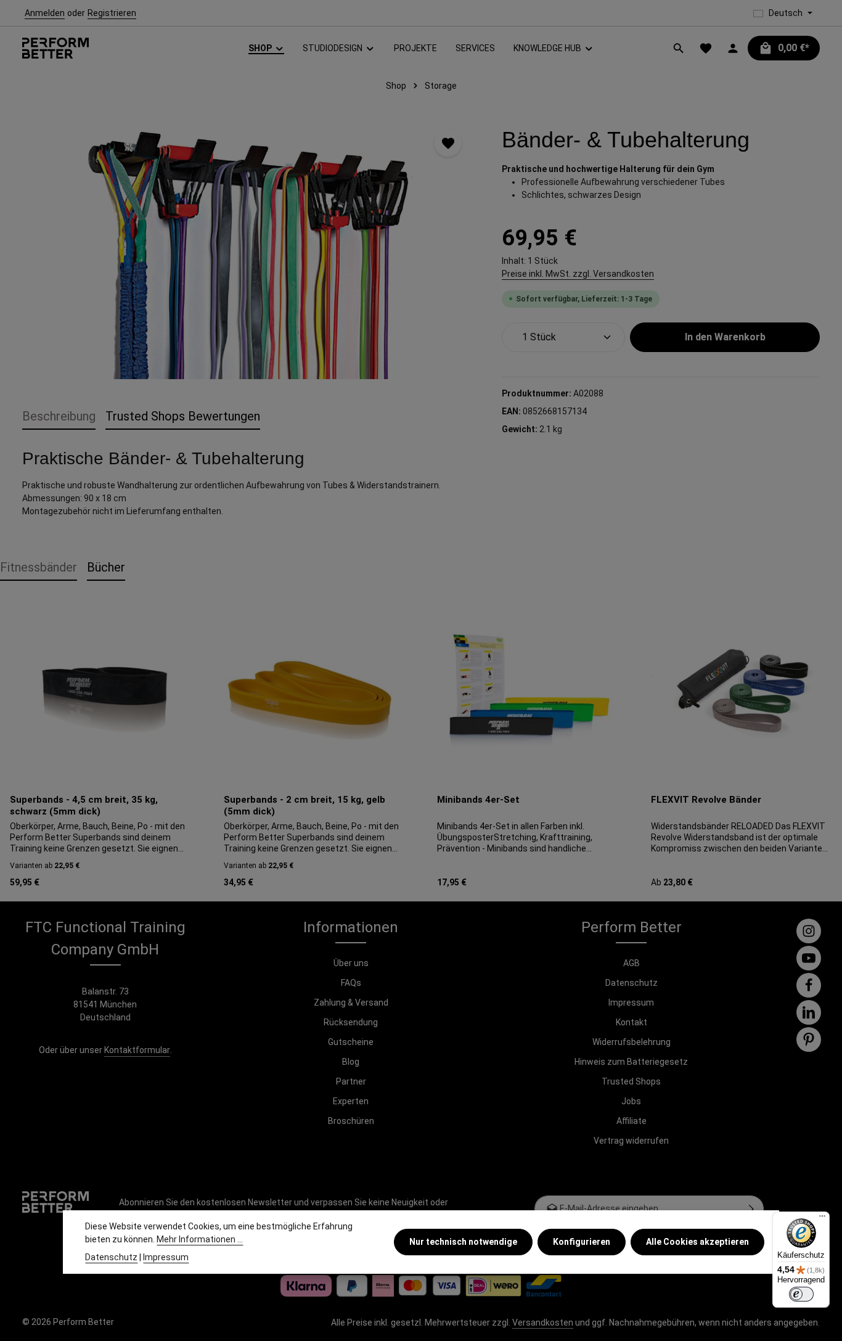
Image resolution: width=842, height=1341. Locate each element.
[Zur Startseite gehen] (55, 48)
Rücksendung (351, 1022)
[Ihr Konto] (733, 48)
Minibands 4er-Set (478, 799)
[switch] (801, 1294)
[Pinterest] (808, 1039)
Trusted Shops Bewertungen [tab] (182, 416)
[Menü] (822, 1219)
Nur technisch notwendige (463, 1242)
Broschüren (351, 1121)
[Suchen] (678, 48)
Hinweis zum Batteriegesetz (631, 1062)
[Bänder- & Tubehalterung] (249, 246)
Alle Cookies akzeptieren (697, 1242)
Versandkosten (542, 1322)
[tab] (59, 417)
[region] (249, 246)
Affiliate (631, 1121)
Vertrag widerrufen (631, 1141)
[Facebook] (808, 985)
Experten (351, 1101)
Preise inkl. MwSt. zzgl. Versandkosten (578, 274)
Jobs (631, 1101)
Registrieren (112, 13)
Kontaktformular (137, 1050)
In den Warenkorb (725, 337)
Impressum (631, 1002)
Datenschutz (631, 983)
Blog (350, 1062)
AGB (631, 963)
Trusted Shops (631, 1081)
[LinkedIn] (808, 1012)
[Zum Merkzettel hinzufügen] (448, 143)
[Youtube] (808, 958)
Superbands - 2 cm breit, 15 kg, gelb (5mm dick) (304, 805)
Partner (351, 1081)
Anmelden (45, 13)
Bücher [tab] (106, 567)
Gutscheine (351, 1042)
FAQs (351, 983)
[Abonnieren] (752, 1208)
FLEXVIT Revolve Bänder (706, 799)
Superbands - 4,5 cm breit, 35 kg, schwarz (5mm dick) (84, 805)
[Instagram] (808, 931)
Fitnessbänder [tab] (38, 567)
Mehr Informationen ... (200, 1239)
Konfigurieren (581, 1242)
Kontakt (631, 1022)
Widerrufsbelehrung (631, 1042)
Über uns (351, 963)
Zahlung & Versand (351, 1002)
